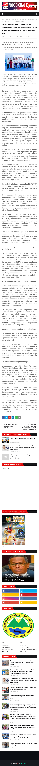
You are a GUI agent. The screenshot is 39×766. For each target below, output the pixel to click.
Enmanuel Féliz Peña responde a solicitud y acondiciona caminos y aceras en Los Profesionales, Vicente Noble (23, 671)
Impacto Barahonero (7, 649)
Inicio (3, 19)
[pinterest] (28, 594)
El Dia (21, 643)
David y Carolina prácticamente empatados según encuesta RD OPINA (23, 688)
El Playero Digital (24, 647)
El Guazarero (5, 645)
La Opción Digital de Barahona (28, 649)
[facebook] (10, 591)
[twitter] (28, 591)
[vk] (28, 598)
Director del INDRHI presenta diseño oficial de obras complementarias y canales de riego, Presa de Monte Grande (23, 736)
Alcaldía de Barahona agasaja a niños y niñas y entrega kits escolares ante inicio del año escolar (22, 727)
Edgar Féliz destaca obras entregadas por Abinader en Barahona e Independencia (23, 439)
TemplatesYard (24, 763)
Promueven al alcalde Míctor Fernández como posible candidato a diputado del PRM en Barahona (23, 447)
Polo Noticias (23, 652)
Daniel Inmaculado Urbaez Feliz (11, 37)
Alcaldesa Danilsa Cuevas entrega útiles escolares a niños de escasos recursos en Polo (22, 697)
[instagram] (10, 598)
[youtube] (10, 602)
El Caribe (4, 643)
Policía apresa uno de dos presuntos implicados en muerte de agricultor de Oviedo (22, 662)
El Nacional (23, 645)
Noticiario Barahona (7, 652)
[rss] (10, 594)
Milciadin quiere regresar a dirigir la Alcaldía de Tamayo (23, 456)
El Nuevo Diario (6, 647)
